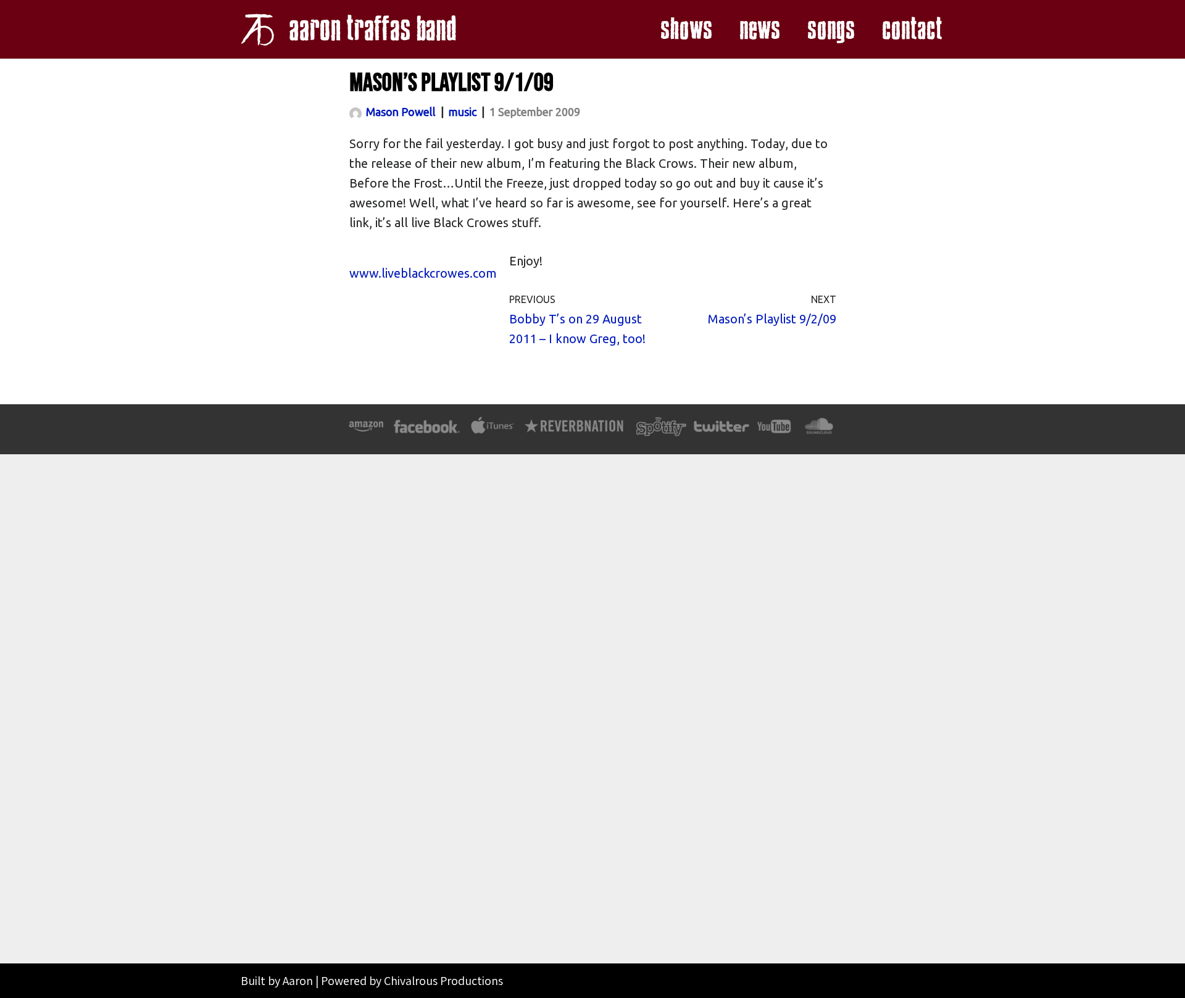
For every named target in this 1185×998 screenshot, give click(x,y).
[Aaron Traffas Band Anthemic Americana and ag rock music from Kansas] (352, 29)
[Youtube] (774, 432)
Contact (911, 29)
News (759, 29)
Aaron (298, 981)
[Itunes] (492, 432)
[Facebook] (427, 432)
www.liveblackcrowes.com (423, 273)
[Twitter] (721, 432)
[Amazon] (366, 432)
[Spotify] (661, 432)
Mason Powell (401, 112)
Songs (831, 29)
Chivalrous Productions (443, 981)
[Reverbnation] (574, 432)
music (462, 112)
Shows (686, 29)
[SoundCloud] (818, 432)
